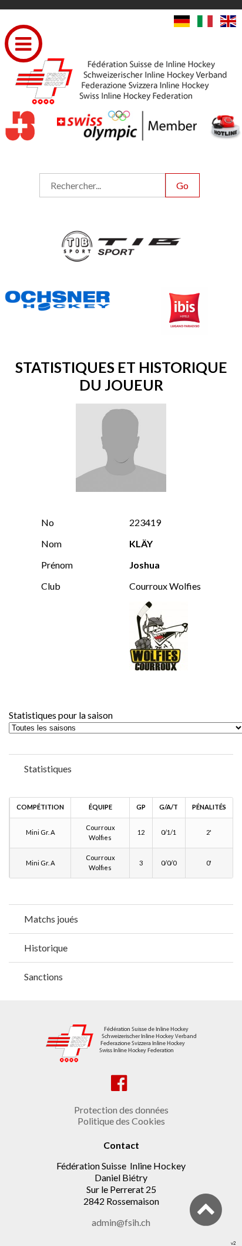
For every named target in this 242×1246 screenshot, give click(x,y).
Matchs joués (51, 918)
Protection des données (121, 1109)
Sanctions (43, 976)
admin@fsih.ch (121, 1222)
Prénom (57, 564)
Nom (51, 543)
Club (50, 585)
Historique (46, 947)
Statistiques (48, 768)
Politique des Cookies (121, 1120)
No (47, 522)
